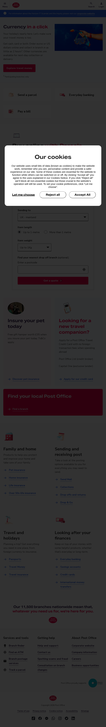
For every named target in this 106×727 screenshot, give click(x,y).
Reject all (53, 195)
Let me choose (23, 195)
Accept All (82, 195)
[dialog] (53, 175)
